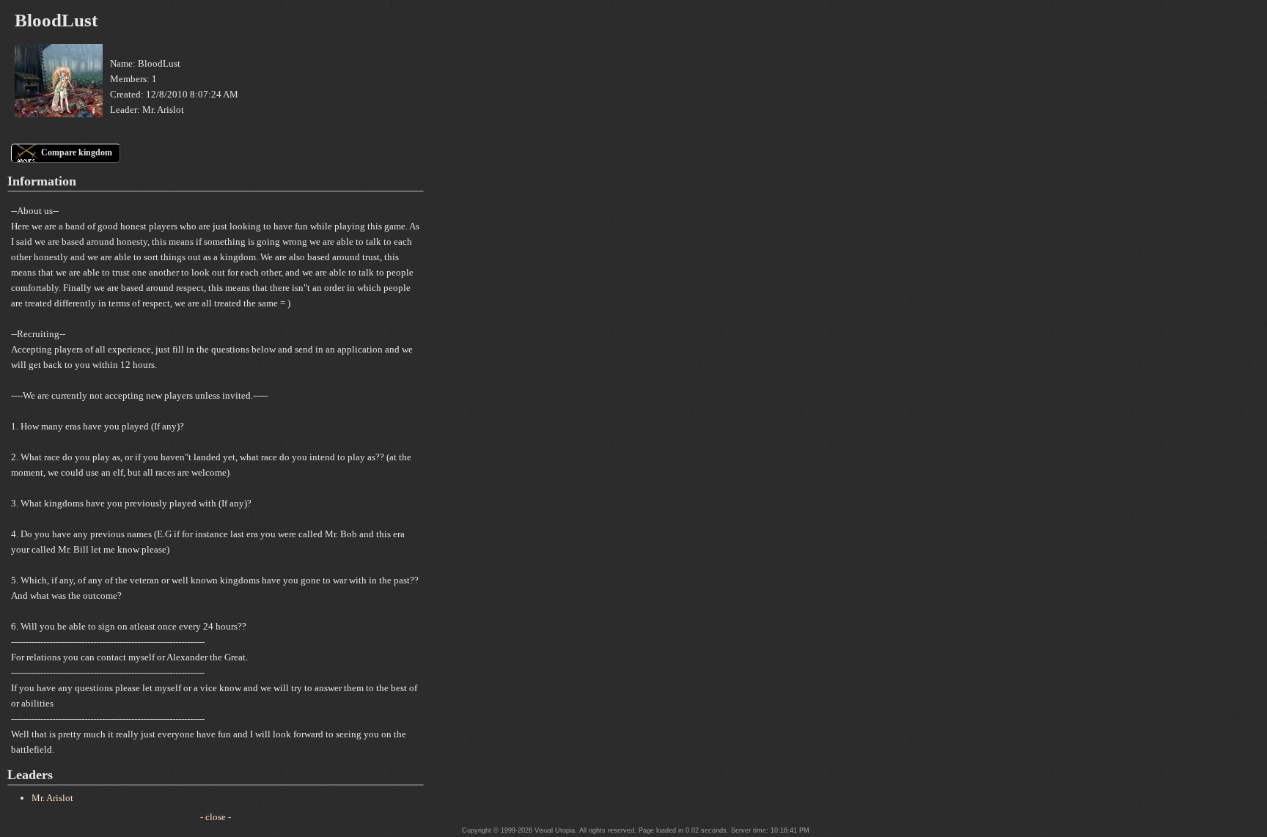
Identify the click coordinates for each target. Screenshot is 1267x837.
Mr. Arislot (52, 797)
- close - (215, 816)
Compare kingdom (76, 152)
